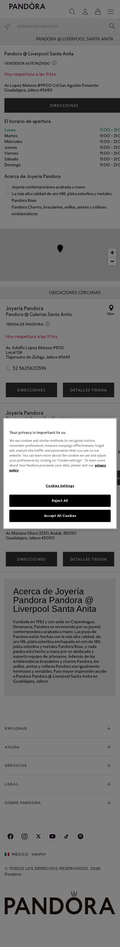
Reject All (60, 501)
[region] (60, 473)
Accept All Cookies (60, 515)
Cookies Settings (60, 486)
